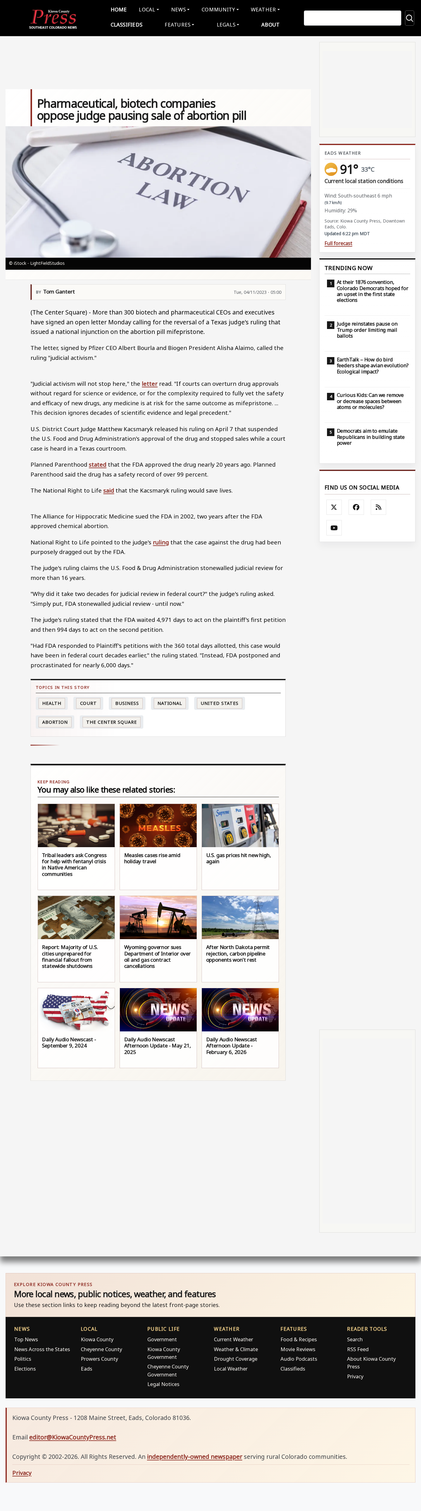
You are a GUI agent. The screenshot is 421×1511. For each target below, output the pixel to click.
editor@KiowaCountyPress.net (72, 1437)
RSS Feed (358, 1349)
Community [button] (218, 9)
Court (88, 703)
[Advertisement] (367, 786)
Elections (25, 1368)
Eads (86, 1368)
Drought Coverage (235, 1358)
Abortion (55, 722)
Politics (22, 1358)
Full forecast (338, 243)
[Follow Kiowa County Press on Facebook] (356, 507)
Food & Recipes (298, 1339)
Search (355, 1339)
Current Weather (233, 1339)
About (270, 24)
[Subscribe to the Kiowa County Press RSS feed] (378, 507)
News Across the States (42, 1349)
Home (119, 9)
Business (127, 703)
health (51, 703)
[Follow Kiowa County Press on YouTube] (334, 527)
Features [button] (177, 24)
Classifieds (127, 24)
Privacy (355, 1376)
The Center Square (111, 722)
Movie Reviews (297, 1349)
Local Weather (230, 1368)
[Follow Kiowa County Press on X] (334, 507)
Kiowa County (97, 1339)
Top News (26, 1339)
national (169, 703)
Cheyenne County (101, 1349)
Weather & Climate (236, 1349)
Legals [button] (226, 24)
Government (162, 1339)
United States (220, 703)
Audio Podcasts (298, 1358)
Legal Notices (163, 1384)
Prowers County (99, 1358)
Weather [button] (263, 9)
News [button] (178, 9)
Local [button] (147, 9)
